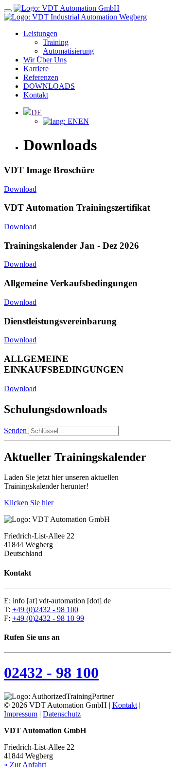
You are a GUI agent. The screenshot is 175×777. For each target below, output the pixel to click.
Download (20, 189)
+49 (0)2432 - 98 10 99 (48, 618)
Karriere (36, 68)
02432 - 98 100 (51, 672)
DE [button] (36, 112)
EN (83, 121)
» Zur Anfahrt (25, 764)
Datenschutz (62, 714)
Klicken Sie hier (28, 502)
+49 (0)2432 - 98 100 (45, 609)
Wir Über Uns (45, 60)
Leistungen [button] (40, 33)
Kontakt (35, 95)
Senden (16, 430)
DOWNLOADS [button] (49, 86)
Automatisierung (68, 51)
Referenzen (40, 77)
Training (56, 42)
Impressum (20, 714)
